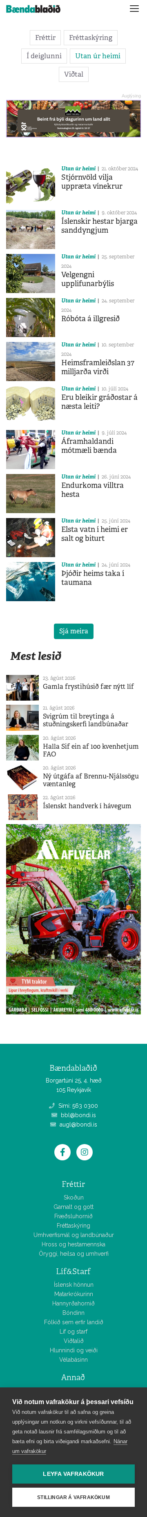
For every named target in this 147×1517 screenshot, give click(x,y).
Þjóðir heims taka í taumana (92, 578)
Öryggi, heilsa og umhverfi (74, 1253)
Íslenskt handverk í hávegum (87, 806)
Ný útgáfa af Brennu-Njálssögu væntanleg (91, 780)
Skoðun (74, 1197)
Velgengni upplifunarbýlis (87, 279)
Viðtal (73, 74)
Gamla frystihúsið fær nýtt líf (88, 686)
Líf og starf (73, 1331)
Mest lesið (35, 656)
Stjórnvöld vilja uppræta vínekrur (91, 181)
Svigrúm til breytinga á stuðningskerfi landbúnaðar (85, 720)
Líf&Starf (73, 1271)
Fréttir (45, 37)
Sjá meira (73, 631)
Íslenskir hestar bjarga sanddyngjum (99, 225)
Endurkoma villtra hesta (92, 490)
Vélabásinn (73, 1359)
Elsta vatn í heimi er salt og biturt (94, 534)
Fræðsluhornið (73, 1216)
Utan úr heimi (97, 55)
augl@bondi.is (77, 1124)
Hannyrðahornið (73, 1303)
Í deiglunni (44, 55)
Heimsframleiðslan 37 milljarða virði (97, 367)
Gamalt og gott (73, 1207)
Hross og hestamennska (73, 1244)
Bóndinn (73, 1313)
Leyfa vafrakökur (73, 1474)
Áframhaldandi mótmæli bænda (89, 446)
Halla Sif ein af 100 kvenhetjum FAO (91, 750)
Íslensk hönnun (74, 1284)
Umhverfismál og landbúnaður (73, 1235)
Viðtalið (74, 1341)
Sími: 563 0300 (77, 1105)
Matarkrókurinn (73, 1294)
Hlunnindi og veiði (74, 1350)
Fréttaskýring (90, 37)
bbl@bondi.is (77, 1115)
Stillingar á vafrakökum (73, 1497)
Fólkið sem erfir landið (73, 1322)
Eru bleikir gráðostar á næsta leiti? (99, 401)
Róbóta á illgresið (90, 319)
